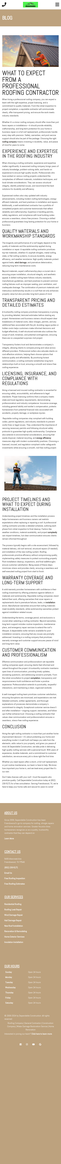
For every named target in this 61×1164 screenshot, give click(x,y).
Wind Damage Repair (13, 915)
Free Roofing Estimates (14, 883)
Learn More (9, 838)
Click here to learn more (41, 1033)
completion (35, 678)
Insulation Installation (13, 942)
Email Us (8, 872)
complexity (52, 532)
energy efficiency (43, 438)
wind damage (21, 262)
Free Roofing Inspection (14, 878)
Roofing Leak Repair (13, 909)
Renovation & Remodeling (15, 931)
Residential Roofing (12, 904)
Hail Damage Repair (13, 920)
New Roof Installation (13, 925)
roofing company (9, 141)
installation (50, 602)
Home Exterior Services (14, 936)
